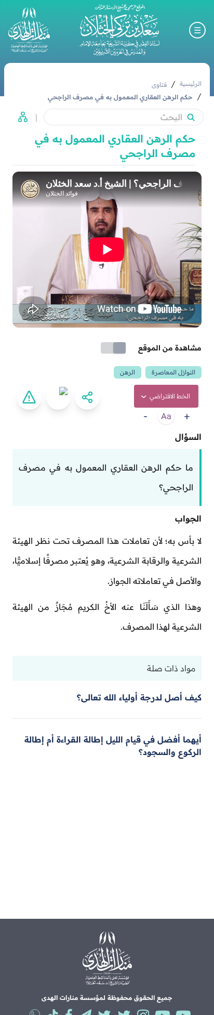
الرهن (127, 372)
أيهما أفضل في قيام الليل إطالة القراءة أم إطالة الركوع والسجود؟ (113, 745)
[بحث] (190, 117)
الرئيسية (191, 83)
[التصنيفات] (19, 117)
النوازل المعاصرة (173, 372)
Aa (166, 416)
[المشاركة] (87, 397)
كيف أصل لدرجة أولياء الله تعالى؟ (139, 697)
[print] (58, 397)
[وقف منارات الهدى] (29, 30)
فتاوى (159, 84)
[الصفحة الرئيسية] (119, 30)
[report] (29, 397)
